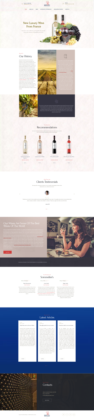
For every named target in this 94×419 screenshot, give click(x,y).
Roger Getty (65, 283)
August (42, 323)
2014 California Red (54, 156)
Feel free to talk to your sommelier (47, 325)
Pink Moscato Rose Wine (69, 156)
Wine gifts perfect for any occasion (27, 325)
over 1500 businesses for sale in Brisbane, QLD (22, 245)
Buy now (25, 162)
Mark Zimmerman (27, 283)
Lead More (22, 358)
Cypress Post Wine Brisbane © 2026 (24, 414)
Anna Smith (46, 283)
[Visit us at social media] (63, 414)
